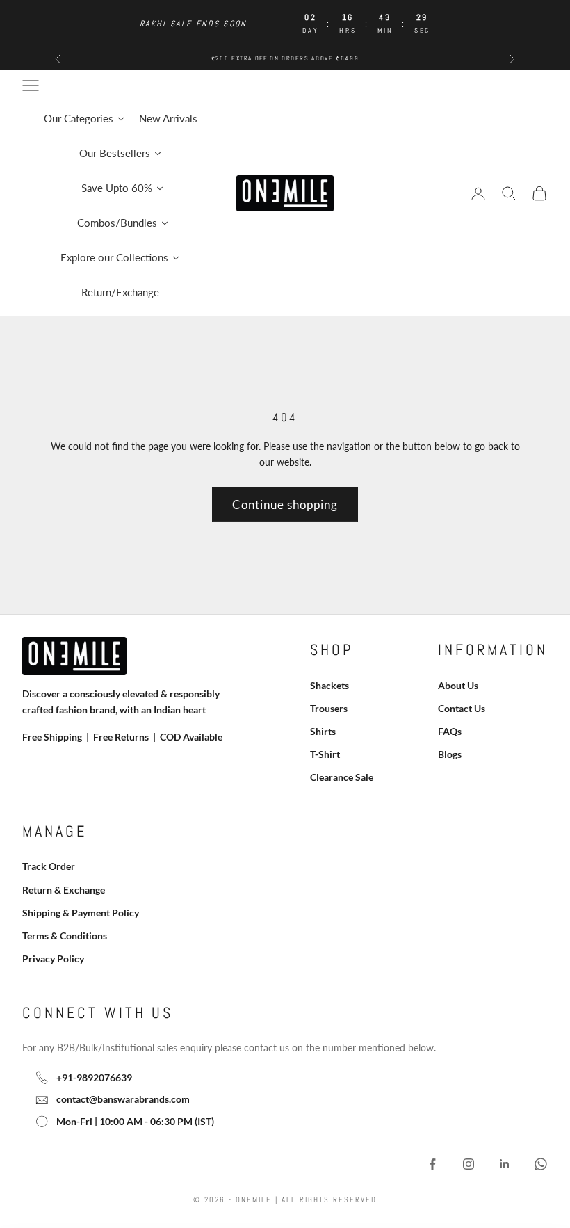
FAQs (450, 731)
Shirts (323, 731)
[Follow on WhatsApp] (541, 1164)
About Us (458, 685)
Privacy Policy (53, 958)
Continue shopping (285, 504)
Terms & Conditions (64, 936)
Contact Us (461, 708)
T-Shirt (325, 754)
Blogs (450, 754)
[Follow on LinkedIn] (505, 1164)
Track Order (48, 866)
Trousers (329, 708)
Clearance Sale (341, 777)
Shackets (329, 685)
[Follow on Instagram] (468, 1164)
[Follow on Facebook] (432, 1164)
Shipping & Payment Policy (80, 913)
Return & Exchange (63, 890)
